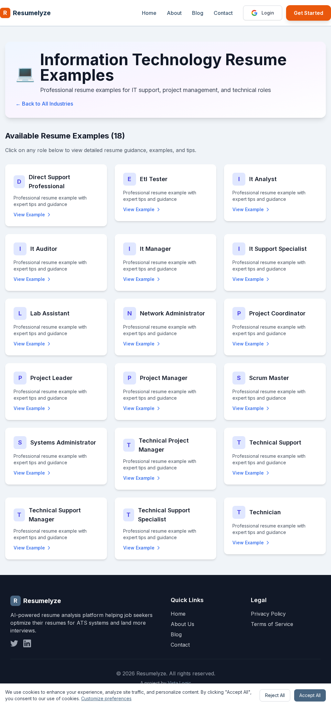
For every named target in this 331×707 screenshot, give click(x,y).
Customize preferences (106, 698)
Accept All (310, 695)
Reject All (275, 695)
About (174, 13)
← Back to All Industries (44, 103)
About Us (182, 624)
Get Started (308, 13)
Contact (223, 13)
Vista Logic (179, 683)
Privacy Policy (268, 613)
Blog (197, 13)
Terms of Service (272, 624)
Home (149, 13)
